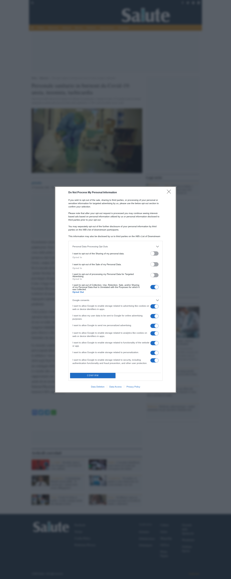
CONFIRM (93, 375)
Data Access (115, 386)
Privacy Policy (133, 386)
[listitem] (115, 246)
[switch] (154, 253)
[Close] (170, 193)
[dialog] (115, 290)
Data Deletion (97, 386)
